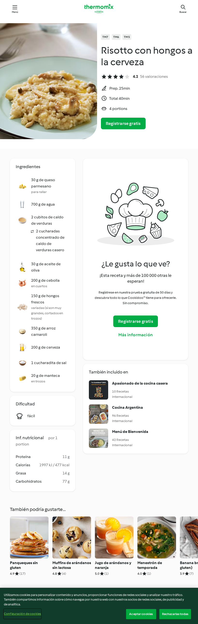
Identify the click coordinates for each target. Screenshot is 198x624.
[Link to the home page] (99, 9)
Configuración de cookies (22, 614)
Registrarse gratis (123, 123)
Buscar (183, 12)
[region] (99, 606)
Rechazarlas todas (175, 614)
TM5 (127, 37)
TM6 (116, 37)
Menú (15, 12)
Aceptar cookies (141, 614)
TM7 (105, 37)
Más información (135, 334)
